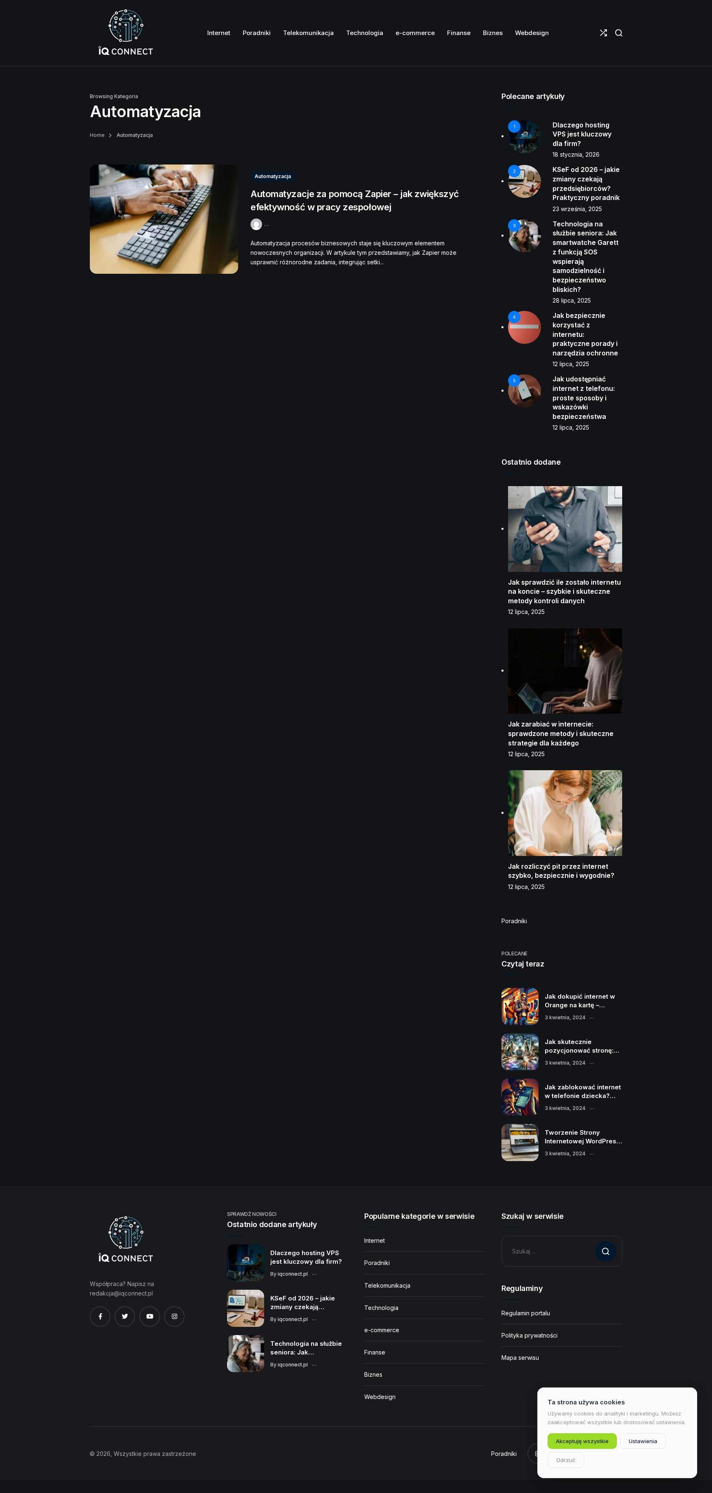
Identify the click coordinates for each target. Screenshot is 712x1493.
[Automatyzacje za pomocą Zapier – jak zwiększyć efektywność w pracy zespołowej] (164, 219)
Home (97, 135)
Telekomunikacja (387, 1285)
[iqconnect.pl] (125, 33)
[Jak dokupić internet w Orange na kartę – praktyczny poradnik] (520, 1006)
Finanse (374, 1352)
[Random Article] (603, 32)
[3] (524, 235)
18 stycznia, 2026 (576, 154)
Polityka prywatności (529, 1335)
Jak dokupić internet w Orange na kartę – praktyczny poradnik (580, 1001)
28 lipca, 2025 (572, 300)
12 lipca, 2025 (571, 363)
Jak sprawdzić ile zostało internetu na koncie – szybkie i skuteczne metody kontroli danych (564, 591)
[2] (524, 180)
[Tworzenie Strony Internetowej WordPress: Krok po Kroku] (520, 1142)
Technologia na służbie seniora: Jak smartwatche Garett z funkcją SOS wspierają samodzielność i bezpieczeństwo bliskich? (306, 1348)
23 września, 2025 (577, 208)
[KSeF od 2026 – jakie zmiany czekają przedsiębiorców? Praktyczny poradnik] (245, 1308)
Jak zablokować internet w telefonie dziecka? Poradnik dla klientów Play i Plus (583, 1091)
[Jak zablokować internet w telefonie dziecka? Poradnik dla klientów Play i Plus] (520, 1097)
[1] (524, 135)
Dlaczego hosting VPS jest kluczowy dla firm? (582, 134)
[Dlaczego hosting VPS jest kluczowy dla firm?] (245, 1262)
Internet (374, 1240)
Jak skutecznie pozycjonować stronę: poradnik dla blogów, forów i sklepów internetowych (579, 1046)
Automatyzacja (273, 176)
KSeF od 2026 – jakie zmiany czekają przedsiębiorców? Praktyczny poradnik (302, 1303)
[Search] (618, 32)
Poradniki (514, 920)
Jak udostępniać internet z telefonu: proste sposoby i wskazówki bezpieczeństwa (584, 398)
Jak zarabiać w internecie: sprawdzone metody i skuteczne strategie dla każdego (561, 733)
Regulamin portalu (525, 1313)
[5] (524, 390)
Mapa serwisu (520, 1357)
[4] (524, 326)
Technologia (381, 1307)
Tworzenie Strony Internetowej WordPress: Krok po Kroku (583, 1137)
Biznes (373, 1374)
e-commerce (381, 1329)
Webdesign (380, 1396)
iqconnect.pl (293, 1274)
